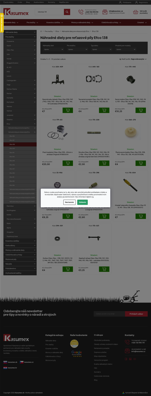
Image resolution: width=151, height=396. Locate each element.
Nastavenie (69, 202)
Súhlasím (82, 202)
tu (93, 197)
